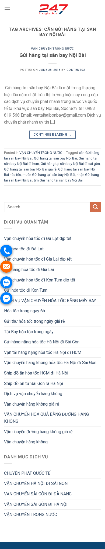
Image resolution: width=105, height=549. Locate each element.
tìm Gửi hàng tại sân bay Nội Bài (58, 180)
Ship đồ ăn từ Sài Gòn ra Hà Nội (33, 383)
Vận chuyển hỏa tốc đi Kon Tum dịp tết (39, 280)
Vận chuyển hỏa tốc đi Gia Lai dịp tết (38, 259)
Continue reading (52, 134)
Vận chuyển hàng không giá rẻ (31, 404)
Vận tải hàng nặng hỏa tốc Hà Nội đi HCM (42, 352)
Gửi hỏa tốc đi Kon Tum (25, 290)
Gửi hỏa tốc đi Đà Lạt (24, 248)
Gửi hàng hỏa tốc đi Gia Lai (29, 269)
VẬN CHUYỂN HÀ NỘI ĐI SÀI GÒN (36, 483)
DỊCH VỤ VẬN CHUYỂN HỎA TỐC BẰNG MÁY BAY (50, 300)
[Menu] (7, 9)
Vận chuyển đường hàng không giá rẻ (38, 431)
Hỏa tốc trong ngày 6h (24, 310)
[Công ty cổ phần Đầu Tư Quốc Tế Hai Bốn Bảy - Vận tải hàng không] (52, 9)
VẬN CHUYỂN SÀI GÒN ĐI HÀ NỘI (36, 504)
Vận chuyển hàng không (26, 441)
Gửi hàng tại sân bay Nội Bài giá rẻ (30, 169)
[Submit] (95, 207)
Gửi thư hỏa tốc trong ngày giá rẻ (34, 321)
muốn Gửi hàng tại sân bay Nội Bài (49, 175)
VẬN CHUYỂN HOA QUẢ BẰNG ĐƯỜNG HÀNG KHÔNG (46, 418)
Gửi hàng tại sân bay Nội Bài (52, 55)
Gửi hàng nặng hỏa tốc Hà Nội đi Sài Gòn (41, 341)
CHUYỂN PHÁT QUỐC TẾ (27, 473)
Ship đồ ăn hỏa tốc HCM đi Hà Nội (36, 373)
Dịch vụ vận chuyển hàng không (33, 393)
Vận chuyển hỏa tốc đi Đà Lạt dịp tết (37, 238)
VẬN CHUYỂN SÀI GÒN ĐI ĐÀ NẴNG (38, 493)
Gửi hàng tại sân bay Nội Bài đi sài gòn (70, 164)
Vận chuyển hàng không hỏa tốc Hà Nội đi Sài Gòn (50, 362)
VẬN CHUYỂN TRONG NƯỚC (52, 48)
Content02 (75, 70)
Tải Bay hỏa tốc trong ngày (29, 331)
